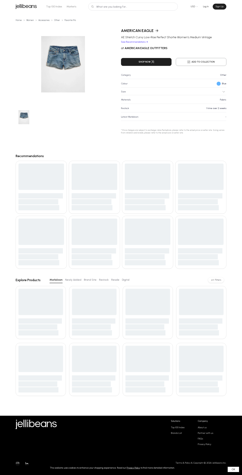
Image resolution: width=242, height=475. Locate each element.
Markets (71, 6)
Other (57, 20)
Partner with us (205, 433)
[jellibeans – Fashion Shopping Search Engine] (26, 6)
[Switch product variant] (24, 117)
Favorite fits (70, 20)
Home (19, 20)
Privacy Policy (204, 444)
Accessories (44, 20)
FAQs (200, 438)
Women (30, 20)
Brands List (176, 433)
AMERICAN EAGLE (137, 30)
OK (233, 469)
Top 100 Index (54, 6)
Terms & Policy (182, 462)
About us (202, 427)
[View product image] (63, 64)
